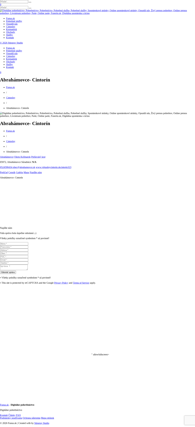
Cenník (11, 172)
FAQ (18, 415)
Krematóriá (11, 29)
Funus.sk (10, 18)
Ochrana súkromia (31, 418)
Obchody (10, 32)
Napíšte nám (36, 172)
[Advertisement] (91, 202)
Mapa (26, 172)
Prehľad (4, 172)
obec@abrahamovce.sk (24, 167)
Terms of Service (81, 283)
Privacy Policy (61, 283)
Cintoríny (10, 26)
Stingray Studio (41, 423)
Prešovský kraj (38, 157)
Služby (9, 35)
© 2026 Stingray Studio (11, 42)
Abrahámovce (7, 157)
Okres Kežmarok (22, 157)
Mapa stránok (47, 418)
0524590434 (6, 167)
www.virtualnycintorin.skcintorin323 (53, 167)
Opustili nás (12, 24)
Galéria (19, 172)
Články (11, 415)
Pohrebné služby (14, 21)
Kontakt (10, 37)
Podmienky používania (11, 418)
